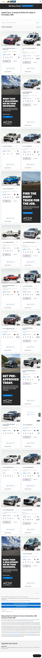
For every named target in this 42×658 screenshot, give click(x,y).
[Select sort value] (39, 27)
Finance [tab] (15, 61)
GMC (34, 631)
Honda (16, 632)
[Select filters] (37, 27)
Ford (27, 631)
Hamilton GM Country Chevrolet (14, 636)
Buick (32, 631)
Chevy (30, 631)
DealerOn (8, 647)
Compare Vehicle (7, 71)
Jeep (12, 632)
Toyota (30, 632)
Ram (13, 632)
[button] (19, 39)
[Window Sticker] (39, 58)
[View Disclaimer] (12, 57)
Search (37, 22)
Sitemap (12, 647)
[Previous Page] (31, 593)
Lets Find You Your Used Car (21, 606)
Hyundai (18, 632)
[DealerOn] (4, 646)
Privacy (15, 647)
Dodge (9, 632)
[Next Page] (33, 593)
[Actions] (18, 49)
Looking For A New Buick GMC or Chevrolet (21, 603)
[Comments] (18, 57)
